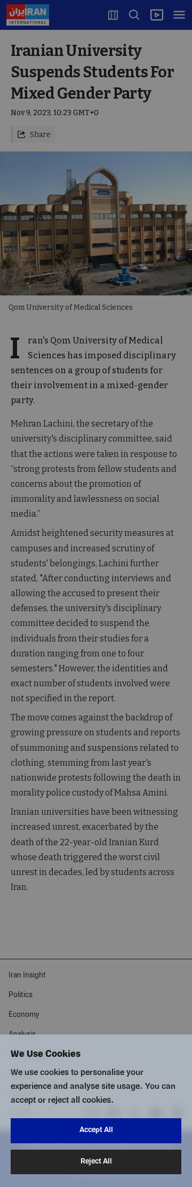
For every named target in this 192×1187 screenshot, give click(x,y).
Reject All (96, 1161)
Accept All (96, 1130)
